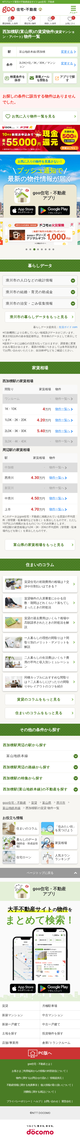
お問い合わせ (51, 1101)
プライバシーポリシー (18, 1101)
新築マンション (12, 1015)
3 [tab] (34, 249)
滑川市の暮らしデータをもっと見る (39, 317)
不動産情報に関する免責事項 (22, 1084)
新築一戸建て (11, 1024)
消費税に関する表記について (38, 1091)
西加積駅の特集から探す (23, 778)
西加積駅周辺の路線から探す (26, 767)
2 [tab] (30, 249)
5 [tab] (42, 249)
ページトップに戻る (40, 872)
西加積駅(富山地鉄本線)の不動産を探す (35, 789)
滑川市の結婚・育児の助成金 (29, 292)
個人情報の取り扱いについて (56, 1084)
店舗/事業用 (10, 1042)
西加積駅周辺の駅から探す (25, 745)
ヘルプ (37, 1101)
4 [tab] (38, 249)
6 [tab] (46, 249)
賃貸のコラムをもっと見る (39, 699)
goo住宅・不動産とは (39, 1063)
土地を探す (9, 1033)
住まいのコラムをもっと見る (39, 713)
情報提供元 (56, 1077)
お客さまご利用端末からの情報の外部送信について (39, 1070)
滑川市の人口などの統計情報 (29, 280)
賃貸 (5, 1005)
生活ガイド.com (68, 327)
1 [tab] (27, 249)
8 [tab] (53, 249)
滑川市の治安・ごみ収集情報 (29, 303)
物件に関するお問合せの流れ (31, 1077)
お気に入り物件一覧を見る (33, 116)
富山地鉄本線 (17, 756)
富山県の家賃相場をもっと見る (38, 545)
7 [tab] (50, 249)
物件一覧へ (62, 409)
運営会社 (66, 1101)
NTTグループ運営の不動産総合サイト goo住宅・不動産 (28, 2)
